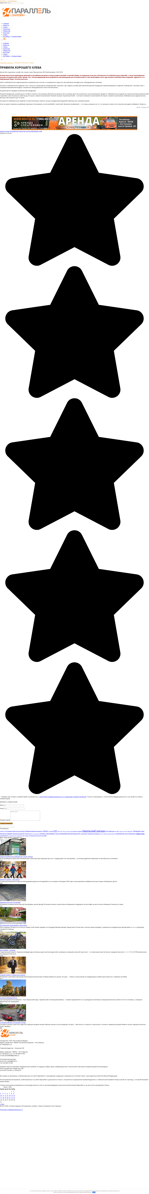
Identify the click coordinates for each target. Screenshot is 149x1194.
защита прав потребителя (9, 131)
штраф (44, 835)
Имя (1, 805)
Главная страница (6, 63)
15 (12, 1095)
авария (9, 834)
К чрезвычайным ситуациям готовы (13, 1022)
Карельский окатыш (93, 830)
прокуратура (120, 834)
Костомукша (109, 831)
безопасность (29, 833)
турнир (26, 835)
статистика (19, 835)
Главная (6, 23)
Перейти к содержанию (8, 1)
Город (5, 27)
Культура (6, 33)
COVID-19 (2, 831)
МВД (115, 831)
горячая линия (36, 833)
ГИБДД (45, 831)
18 (3, 1098)
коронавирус (50, 834)
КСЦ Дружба (74, 831)
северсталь (140, 833)
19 (5, 1098)
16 (14, 1095)
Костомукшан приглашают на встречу (13, 925)
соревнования (4, 835)
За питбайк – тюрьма (7, 950)
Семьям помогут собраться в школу (12, 975)
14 (9, 1095)
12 (5, 1095)
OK (94, 1192)
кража (57, 834)
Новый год (122, 831)
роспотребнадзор (32, 131)
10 (1, 1095)
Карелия (80, 831)
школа (40, 835)
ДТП (55, 831)
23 (14, 1098)
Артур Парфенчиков (27, 831)
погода (101, 833)
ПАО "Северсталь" (128, 831)
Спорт (5, 34)
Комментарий (5, 820)
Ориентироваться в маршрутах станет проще (16, 857)
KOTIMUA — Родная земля (12, 36)
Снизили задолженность (8, 998)
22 (12, 1098)
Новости (6, 25)
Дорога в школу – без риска (9, 879)
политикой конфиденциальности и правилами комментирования (62, 797)
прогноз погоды (111, 833)
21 (9, 1098)
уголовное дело (33, 835)
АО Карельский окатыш (13, 831)
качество (22, 131)
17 (1, 1098)
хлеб (40, 131)
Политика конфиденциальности (11, 1110)
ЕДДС (61, 831)
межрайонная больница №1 (70, 834)
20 (7, 1098)
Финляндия (3, 834)
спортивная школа (12, 835)
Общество (6, 31)
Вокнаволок (38, 831)
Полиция (136, 831)
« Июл (2, 1104)
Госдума (50, 831)
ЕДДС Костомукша (66, 831)
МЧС (118, 831)
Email (2, 808)
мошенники (84, 833)
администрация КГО (18, 834)
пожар (105, 833)
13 (7, 1095)
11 (3, 1095)
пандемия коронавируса (93, 833)
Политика (6, 29)
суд (23, 835)
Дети (58, 831)
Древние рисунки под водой (10, 902)
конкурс (42, 834)
